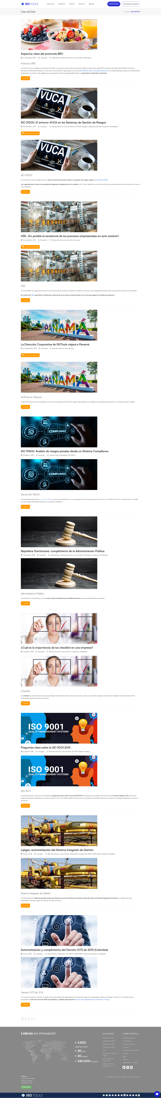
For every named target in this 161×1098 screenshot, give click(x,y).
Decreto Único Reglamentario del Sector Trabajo (91, 999)
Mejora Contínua (84, 751)
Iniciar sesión (113, 4)
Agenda (125, 1053)
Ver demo (126, 1047)
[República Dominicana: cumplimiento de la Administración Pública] (59, 532)
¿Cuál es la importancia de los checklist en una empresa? (57, 647)
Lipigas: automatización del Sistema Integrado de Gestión (57, 850)
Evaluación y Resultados (100, 555)
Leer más (25, 78)
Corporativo (127, 11)
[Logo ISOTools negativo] (32, 1095)
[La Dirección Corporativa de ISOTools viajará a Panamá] (59, 325)
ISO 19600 (71, 455)
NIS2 (104, 1050)
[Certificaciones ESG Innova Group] (121, 1095)
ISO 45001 (69, 954)
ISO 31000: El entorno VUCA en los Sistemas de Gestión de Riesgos (63, 122)
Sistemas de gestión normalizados (107, 126)
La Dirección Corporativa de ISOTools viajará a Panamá (55, 344)
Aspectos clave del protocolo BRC (42, 53)
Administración (55, 555)
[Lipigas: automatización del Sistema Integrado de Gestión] (59, 830)
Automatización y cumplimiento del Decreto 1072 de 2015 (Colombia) (64, 949)
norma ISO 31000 (101, 180)
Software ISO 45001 (109, 1044)
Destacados (87, 58)
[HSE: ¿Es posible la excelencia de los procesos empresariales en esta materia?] (59, 216)
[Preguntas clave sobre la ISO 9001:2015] (59, 728)
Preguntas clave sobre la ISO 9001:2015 (45, 747)
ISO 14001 (87, 854)
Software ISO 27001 (109, 1047)
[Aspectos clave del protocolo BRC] (59, 34)
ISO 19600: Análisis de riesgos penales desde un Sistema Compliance (64, 451)
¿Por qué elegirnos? (129, 1044)
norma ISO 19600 (45, 499)
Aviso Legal (108, 1077)
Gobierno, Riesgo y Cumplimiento (108, 1065)
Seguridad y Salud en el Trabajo (110, 1054)
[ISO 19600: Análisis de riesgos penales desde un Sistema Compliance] (59, 432)
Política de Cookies (134, 1077)
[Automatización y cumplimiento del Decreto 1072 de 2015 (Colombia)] (59, 930)
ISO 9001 (75, 751)
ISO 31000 (77, 126)
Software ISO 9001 (108, 1038)
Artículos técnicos (67, 58)
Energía (81, 854)
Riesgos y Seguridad (88, 126)
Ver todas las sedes (26, 1087)
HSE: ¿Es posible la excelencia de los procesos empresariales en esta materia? (70, 236)
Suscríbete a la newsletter (131, 1050)
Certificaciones (127, 1041)
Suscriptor (44, 58)
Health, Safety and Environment (108, 1060)
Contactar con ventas (130, 4)
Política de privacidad (120, 1077)
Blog (124, 1056)
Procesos (77, 240)
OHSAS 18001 (96, 854)
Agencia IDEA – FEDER (130, 1062)
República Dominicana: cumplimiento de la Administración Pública (62, 551)
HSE (32, 295)
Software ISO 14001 (109, 1041)
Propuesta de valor (129, 1038)
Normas (125, 1059)
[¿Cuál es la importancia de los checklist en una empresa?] (59, 628)
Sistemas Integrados (108, 854)
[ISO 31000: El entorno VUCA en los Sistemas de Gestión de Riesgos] (59, 103)
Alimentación (56, 58)
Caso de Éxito (78, 58)
